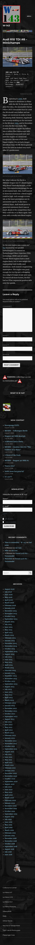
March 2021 (9, 765)
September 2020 (11, 781)
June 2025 (8, 627)
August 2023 (9, 687)
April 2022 (9, 730)
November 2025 (11, 613)
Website (6, 354)
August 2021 (9, 752)
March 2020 (9, 798)
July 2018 (8, 852)
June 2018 (8, 855)
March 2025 (9, 635)
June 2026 (9, 595)
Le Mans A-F (7, 892)
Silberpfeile (7, 911)
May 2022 (8, 727)
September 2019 (11, 814)
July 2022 (8, 722)
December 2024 (11, 643)
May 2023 (8, 695)
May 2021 (8, 760)
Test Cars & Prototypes (11, 930)
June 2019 (8, 822)
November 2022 (11, 711)
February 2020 (10, 800)
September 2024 (11, 651)
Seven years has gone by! (14, 471)
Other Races (7, 921)
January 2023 (10, 706)
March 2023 (9, 700)
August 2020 (9, 784)
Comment (7, 306)
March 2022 (9, 733)
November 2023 (11, 678)
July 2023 (8, 689)
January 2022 (10, 738)
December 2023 (11, 676)
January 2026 (10, 608)
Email (6, 345)
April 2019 (8, 827)
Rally (4, 916)
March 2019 (9, 830)
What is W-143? (17, 393)
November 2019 (11, 808)
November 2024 (11, 646)
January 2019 (10, 836)
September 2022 (11, 716)
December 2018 (10, 838)
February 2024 (10, 670)
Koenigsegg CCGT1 (12, 425)
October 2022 (10, 714)
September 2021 (11, 749)
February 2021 (10, 768)
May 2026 (8, 597)
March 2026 (9, 603)
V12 (4, 248)
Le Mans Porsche (9, 907)
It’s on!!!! (8, 477)
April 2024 (9, 665)
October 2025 (10, 616)
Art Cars (18, 548)
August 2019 (9, 817)
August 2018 (9, 849)
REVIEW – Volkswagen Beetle (16, 431)
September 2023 (11, 684)
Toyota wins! (10, 466)
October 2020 (10, 779)
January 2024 (10, 673)
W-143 (6, 25)
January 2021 (10, 771)
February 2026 (10, 605)
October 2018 (10, 844)
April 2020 (9, 795)
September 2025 (11, 619)
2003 (16, 123)
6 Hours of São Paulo (13, 455)
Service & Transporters (11, 926)
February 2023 (10, 703)
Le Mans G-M (8, 897)
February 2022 (10, 735)
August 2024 (9, 654)
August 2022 (9, 719)
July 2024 (8, 657)
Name (5, 335)
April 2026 (9, 600)
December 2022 (11, 708)
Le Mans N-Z (7, 902)
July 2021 (8, 754)
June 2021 (8, 757)
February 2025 (10, 638)
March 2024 (9, 668)
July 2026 (8, 592)
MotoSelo (8, 559)
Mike (7, 551)
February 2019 (10, 833)
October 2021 (10, 746)
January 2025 (10, 641)
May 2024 (8, 662)
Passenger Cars (9, 935)
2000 (20, 99)
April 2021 (8, 762)
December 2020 (11, 773)
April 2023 (9, 697)
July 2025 (8, 624)
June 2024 (8, 660)
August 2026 (9, 589)
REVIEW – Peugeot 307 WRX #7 (17, 460)
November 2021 (11, 743)
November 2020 (11, 776)
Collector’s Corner (10, 888)
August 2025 (9, 622)
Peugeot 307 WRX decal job (15, 436)
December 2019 (11, 806)
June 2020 (8, 790)
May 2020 (8, 792)
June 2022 (8, 725)
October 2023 (10, 681)
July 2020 (8, 787)
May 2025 (8, 630)
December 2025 (11, 611)
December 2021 (10, 741)
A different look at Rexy (14, 442)
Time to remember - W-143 (15, 542)
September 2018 (11, 846)
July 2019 (8, 819)
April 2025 (9, 632)
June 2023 (8, 692)
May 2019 (8, 825)
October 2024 (10, 649)
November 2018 (11, 841)
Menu (29, 16)
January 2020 (10, 803)
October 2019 (10, 811)
